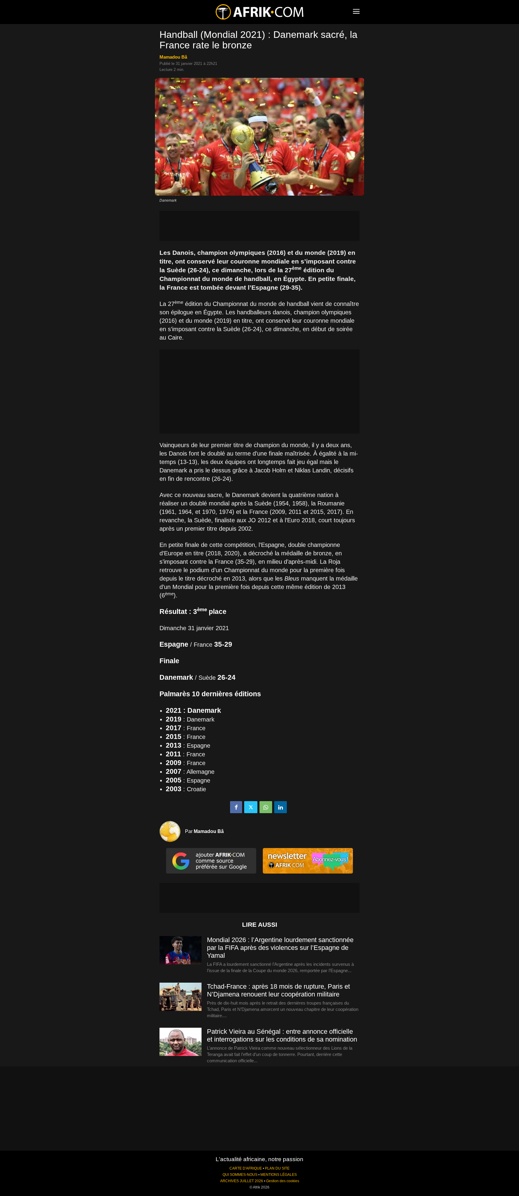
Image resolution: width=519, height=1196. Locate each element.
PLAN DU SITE (277, 1168)
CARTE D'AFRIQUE (245, 1168)
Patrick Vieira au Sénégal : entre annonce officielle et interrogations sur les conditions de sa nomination (282, 1035)
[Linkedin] (280, 807)
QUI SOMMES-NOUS (240, 1175)
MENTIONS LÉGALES (278, 1175)
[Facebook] (236, 807)
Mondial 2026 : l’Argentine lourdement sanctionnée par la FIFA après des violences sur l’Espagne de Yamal (280, 947)
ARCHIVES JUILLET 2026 (241, 1181)
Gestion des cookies (282, 1181)
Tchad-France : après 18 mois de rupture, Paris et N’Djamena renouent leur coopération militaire (278, 990)
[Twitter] (250, 807)
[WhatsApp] (266, 807)
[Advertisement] (259, 226)
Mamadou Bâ (173, 56)
